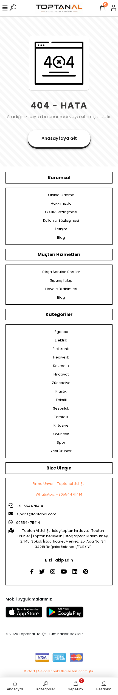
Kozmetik (61, 365)
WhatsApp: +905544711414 (59, 494)
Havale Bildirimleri (61, 288)
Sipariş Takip (61, 280)
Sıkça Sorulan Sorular (61, 271)
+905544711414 (29, 505)
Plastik (61, 391)
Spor (61, 442)
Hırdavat (61, 374)
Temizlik (61, 416)
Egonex (61, 331)
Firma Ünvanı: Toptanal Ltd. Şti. (59, 483)
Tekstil (61, 399)
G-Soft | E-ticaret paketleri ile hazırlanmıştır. (59, 671)
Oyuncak (61, 434)
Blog (61, 237)
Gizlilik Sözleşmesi (61, 212)
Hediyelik (61, 357)
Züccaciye (61, 382)
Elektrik (61, 340)
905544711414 (27, 522)
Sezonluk (61, 408)
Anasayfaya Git (59, 138)
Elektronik (61, 348)
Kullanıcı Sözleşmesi (61, 220)
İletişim (61, 229)
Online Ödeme (61, 195)
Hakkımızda (61, 203)
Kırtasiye (61, 425)
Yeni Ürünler (61, 451)
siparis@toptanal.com (36, 514)
